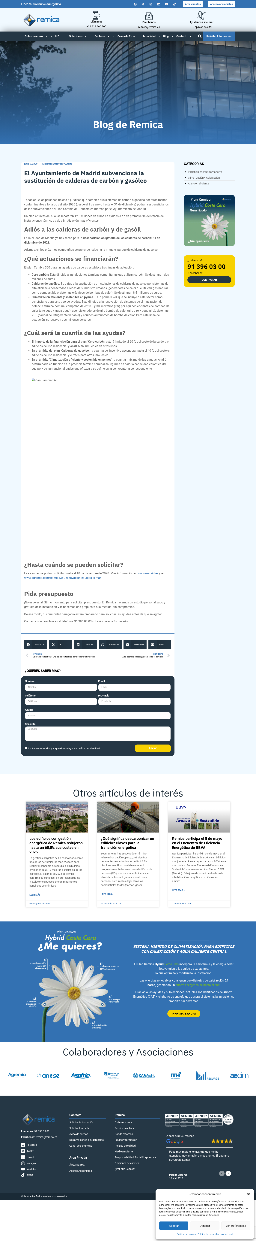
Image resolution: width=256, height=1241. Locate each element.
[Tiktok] (174, 4)
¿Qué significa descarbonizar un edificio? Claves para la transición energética (127, 843)
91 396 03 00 (206, 266)
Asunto (29, 709)
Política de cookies (186, 1234)
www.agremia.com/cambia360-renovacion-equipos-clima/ (62, 578)
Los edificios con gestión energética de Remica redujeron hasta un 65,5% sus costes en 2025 (56, 845)
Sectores (100, 36)
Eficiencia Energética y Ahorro (57, 163)
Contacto (181, 36)
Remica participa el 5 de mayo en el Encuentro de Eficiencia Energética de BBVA (197, 843)
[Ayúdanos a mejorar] (201, 15)
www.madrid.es (148, 573)
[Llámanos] (96, 15)
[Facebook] (135, 4)
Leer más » (35, 895)
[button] (248, 1194)
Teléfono (30, 695)
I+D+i (58, 36)
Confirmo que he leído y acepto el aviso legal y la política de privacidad (64, 748)
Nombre (29, 681)
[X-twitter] (143, 4)
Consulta (30, 724)
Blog (166, 36)
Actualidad (149, 36)
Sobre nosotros (34, 36)
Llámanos (96, 21)
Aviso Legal (227, 1234)
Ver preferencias (235, 1225)
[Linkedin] (159, 4)
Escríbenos (149, 22)
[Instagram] (151, 4)
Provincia (103, 695)
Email (101, 681)
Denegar (205, 1225)
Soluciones (75, 36)
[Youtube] (167, 4)
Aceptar (174, 1225)
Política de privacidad (208, 1234)
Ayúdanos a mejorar (201, 22)
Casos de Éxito (126, 36)
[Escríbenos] (149, 15)
